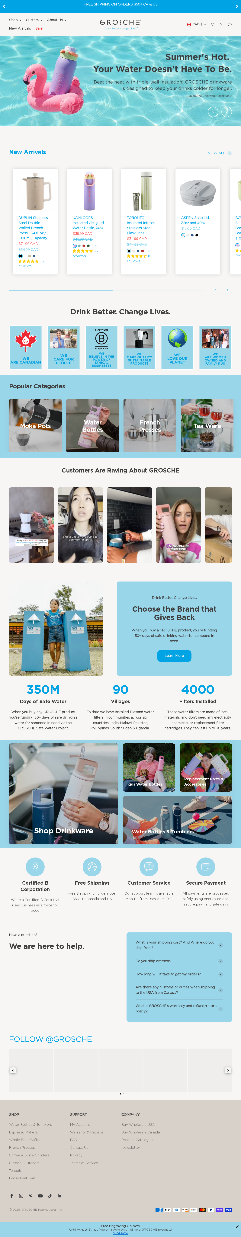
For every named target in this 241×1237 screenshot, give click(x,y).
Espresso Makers (23, 1132)
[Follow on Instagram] (21, 1195)
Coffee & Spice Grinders (29, 1155)
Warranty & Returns (86, 1132)
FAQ (73, 1140)
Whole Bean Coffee (25, 1140)
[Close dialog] (237, 1227)
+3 (149, 251)
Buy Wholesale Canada (140, 1132)
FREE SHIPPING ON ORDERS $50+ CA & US (121, 4)
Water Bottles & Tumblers (30, 1124)
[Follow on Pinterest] (30, 1195)
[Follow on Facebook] (11, 1195)
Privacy (76, 1155)
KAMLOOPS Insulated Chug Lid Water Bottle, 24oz (88, 223)
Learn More (174, 656)
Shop (13, 20)
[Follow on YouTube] (40, 1195)
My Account (80, 1124)
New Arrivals (20, 28)
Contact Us (79, 1147)
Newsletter (130, 1147)
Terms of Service (84, 1163)
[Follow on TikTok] (50, 1195)
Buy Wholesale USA (138, 1124)
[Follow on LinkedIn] (59, 1195)
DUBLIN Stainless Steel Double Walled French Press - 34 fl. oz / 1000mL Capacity (33, 228)
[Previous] (4, 6)
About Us (55, 20)
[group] (120, 81)
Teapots (15, 1171)
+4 (95, 246)
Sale (39, 28)
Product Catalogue (137, 1140)
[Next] (237, 6)
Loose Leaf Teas (22, 1178)
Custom (32, 20)
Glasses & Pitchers (24, 1163)
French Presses (22, 1147)
